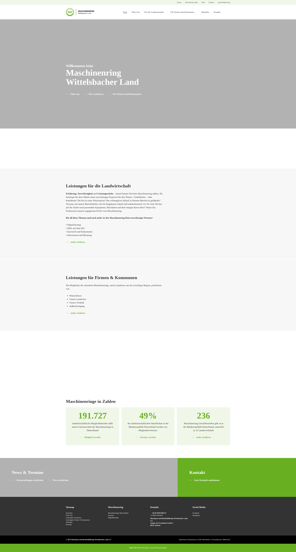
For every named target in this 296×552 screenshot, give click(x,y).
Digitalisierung (113, 518)
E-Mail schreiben (157, 515)
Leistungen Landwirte (73, 518)
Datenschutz (192, 539)
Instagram (196, 515)
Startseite (69, 513)
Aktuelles (69, 522)
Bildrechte (226, 539)
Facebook (196, 513)
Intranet (111, 515)
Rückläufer (206, 539)
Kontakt (69, 524)
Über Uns (69, 515)
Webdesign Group (147, 548)
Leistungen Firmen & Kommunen (78, 520)
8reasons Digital (161, 548)
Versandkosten (216, 539)
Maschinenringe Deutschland (118, 513)
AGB (199, 539)
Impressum (183, 539)
